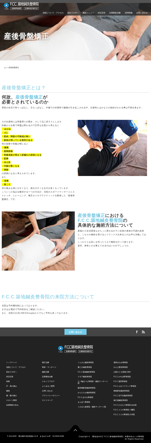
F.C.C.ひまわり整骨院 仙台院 (125, 405)
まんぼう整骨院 (84, 402)
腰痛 (8, 391)
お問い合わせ (142, 13)
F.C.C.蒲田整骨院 (120, 381)
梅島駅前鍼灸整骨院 (121, 391)
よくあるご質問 (74, 26)
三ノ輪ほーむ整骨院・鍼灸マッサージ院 (93, 382)
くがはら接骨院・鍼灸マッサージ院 (92, 407)
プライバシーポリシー (51, 396)
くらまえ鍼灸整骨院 (86, 362)
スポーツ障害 (11, 400)
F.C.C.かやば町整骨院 (122, 377)
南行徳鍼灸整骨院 (121, 400)
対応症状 (101, 13)
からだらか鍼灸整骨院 (86, 393)
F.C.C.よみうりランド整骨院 (125, 386)
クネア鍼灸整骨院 (85, 377)
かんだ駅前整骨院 (121, 367)
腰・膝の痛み (11, 396)
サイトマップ (47, 400)
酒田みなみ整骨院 (121, 362)
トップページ (11, 362)
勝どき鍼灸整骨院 (85, 367)
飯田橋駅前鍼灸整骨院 (86, 388)
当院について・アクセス (53, 13)
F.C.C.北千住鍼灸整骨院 (123, 396)
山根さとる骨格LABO (122, 372)
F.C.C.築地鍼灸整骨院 (86, 372)
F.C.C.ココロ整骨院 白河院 (124, 414)
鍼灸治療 (45, 372)
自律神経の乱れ (12, 405)
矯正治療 (45, 362)
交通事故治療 (115, 13)
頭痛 (8, 381)
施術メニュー (88, 13)
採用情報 (128, 13)
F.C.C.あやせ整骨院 (85, 397)
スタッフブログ (48, 381)
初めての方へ (73, 13)
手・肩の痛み (11, 386)
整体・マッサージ (49, 367)
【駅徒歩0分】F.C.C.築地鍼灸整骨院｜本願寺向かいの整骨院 (117, 436)
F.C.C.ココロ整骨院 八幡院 (124, 410)
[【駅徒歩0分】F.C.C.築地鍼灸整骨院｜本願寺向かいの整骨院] (21, 6)
